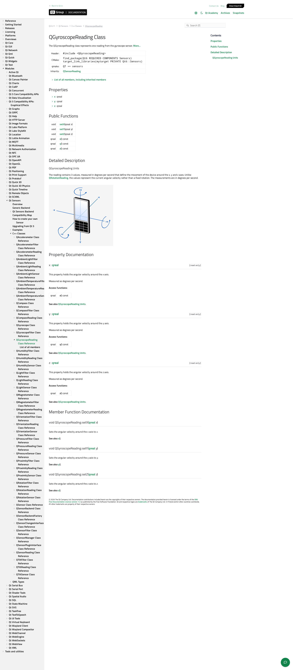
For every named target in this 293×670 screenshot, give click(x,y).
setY (62, 129)
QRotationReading (58, 178)
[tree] (22, 336)
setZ (62, 134)
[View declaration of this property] (60, 265)
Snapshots (238, 13)
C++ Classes (77, 26)
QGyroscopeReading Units (72, 304)
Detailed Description (221, 52)
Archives (225, 13)
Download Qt (235, 5)
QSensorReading (72, 71)
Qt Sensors (63, 26)
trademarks (142, 501)
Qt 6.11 (52, 26)
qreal (55, 265)
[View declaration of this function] (100, 422)
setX (62, 124)
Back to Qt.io (57, 6)
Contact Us (214, 5)
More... (137, 46)
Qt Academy (211, 13)
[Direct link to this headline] (69, 90)
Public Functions (219, 46)
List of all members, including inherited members (80, 79)
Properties (216, 41)
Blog (222, 5)
